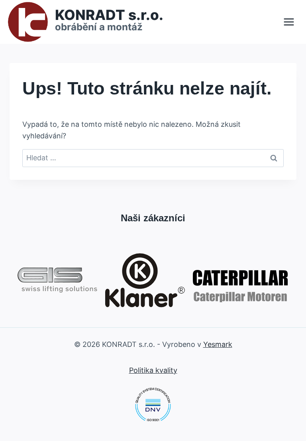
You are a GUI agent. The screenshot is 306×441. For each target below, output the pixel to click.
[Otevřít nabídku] (288, 22)
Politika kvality (153, 370)
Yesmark (217, 344)
